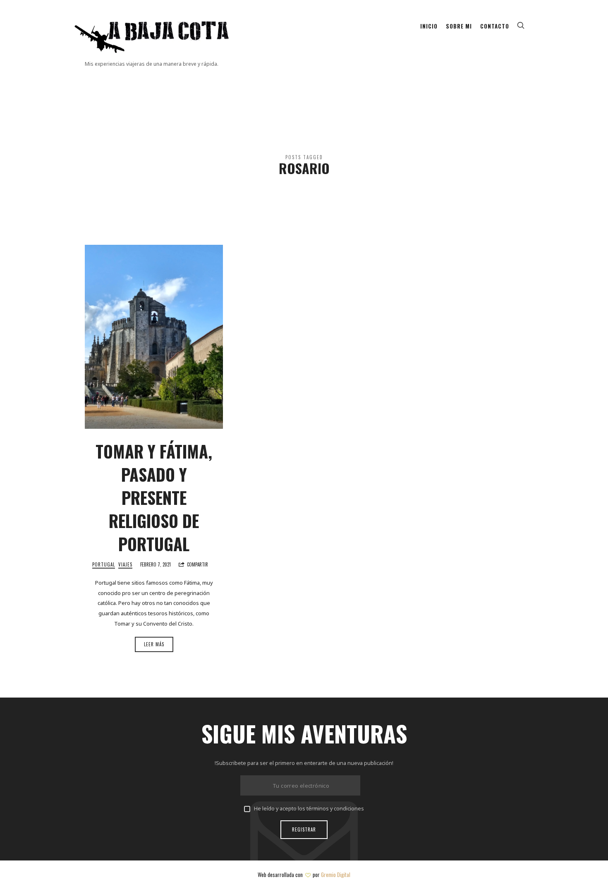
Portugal (103, 565)
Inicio (429, 26)
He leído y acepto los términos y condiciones (309, 808)
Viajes (125, 565)
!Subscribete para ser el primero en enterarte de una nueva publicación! (304, 763)
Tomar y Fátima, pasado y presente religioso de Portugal (154, 497)
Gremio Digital (335, 874)
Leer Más (154, 644)
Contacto (494, 26)
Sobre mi (459, 26)
